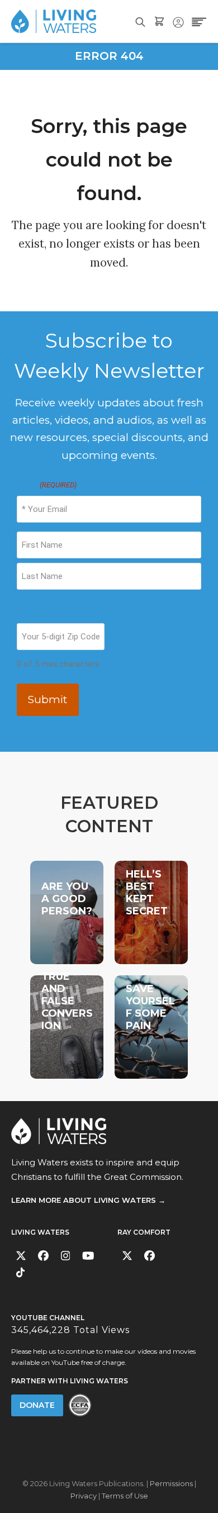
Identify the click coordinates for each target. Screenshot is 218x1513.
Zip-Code (34, 613)
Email (47, 485)
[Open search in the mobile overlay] (140, 21)
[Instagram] (65, 1255)
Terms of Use (125, 1495)
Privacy (83, 1495)
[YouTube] (88, 1255)
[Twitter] (21, 1255)
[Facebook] (43, 1255)
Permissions (171, 1483)
